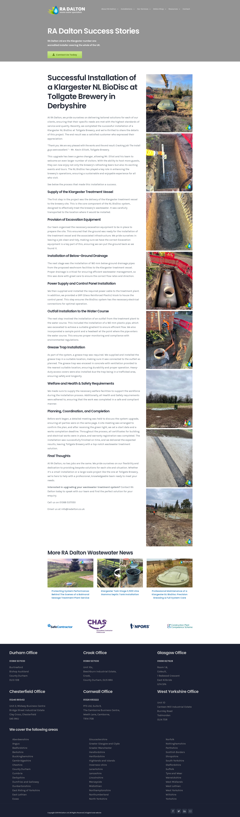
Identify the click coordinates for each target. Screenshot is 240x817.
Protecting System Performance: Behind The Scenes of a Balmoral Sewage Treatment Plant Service (70, 594)
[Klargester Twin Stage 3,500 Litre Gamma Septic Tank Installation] (120, 573)
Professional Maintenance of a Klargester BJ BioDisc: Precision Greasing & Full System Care (170, 594)
